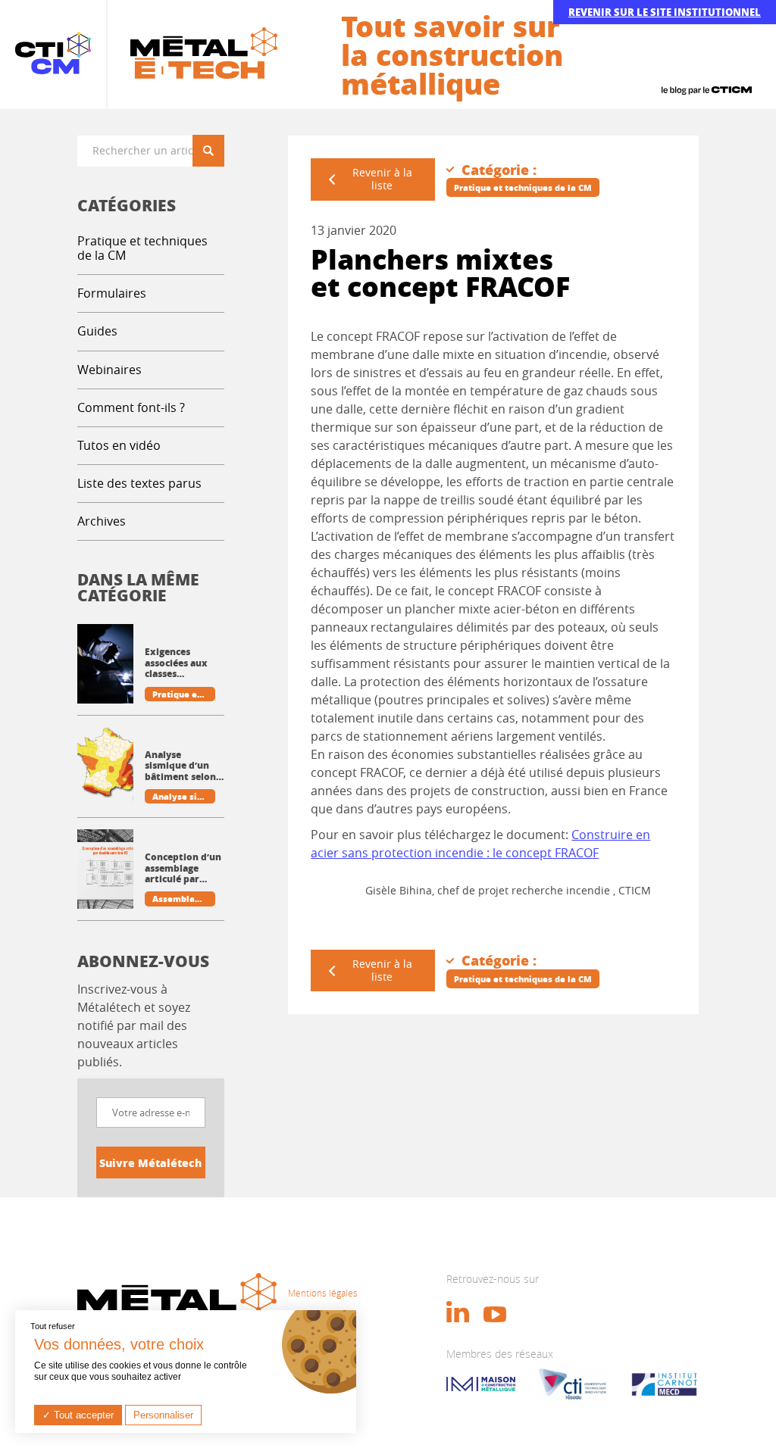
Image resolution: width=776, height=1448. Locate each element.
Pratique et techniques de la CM (142, 248)
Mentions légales (323, 1293)
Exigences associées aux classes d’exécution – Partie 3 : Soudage (176, 663)
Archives (101, 521)
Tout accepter (82, 1415)
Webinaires (109, 369)
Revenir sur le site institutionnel (664, 12)
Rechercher (213, 150)
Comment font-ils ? (131, 407)
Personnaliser (163, 1415)
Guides (97, 331)
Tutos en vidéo (119, 445)
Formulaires (111, 293)
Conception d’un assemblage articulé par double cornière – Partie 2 (183, 868)
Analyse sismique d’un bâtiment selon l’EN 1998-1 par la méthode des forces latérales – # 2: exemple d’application (184, 766)
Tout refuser (52, 1326)
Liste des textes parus (139, 483)
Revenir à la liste (382, 178)
